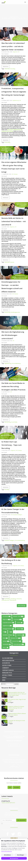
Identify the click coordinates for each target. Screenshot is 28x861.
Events (4, 677)
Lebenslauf (7, 68)
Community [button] (17, 619)
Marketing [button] (20, 635)
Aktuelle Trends (7, 675)
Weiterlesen (5, 66)
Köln (10, 787)
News (3, 680)
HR (18, 51)
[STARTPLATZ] (4, 2)
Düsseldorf (16, 787)
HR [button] (4, 632)
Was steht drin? (14, 817)
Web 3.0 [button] (5, 647)
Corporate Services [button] (8, 622)
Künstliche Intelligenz (17, 514)
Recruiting (12, 68)
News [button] (5, 638)
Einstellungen (20, 855)
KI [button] (10, 632)
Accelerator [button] (6, 616)
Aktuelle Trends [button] (18, 616)
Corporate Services (8, 670)
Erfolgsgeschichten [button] (8, 628)
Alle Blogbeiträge (7, 658)
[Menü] (25, 2)
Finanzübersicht (5, 600)
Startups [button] (6, 641)
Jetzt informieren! (14, 745)
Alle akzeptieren (14, 858)
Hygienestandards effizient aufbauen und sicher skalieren (17, 714)
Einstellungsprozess (15, 312)
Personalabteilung (16, 363)
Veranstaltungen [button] (18, 644)
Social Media (14, 422)
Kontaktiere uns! (14, 766)
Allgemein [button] (6, 619)
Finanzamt (19, 598)
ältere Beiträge (21, 605)
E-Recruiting (7, 142)
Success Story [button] (16, 641)
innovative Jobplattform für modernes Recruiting (11, 130)
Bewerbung (7, 312)
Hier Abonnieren (21, 820)
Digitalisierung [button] (7, 625)
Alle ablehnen (7, 855)
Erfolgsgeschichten (8, 660)
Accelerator (6, 663)
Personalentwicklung (20, 540)
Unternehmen (13, 600)
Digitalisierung (16, 100)
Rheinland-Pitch (7, 672)
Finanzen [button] (19, 628)
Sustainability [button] (6, 644)
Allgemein (15, 51)
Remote (12, 262)
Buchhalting (7, 598)
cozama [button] (19, 622)
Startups (16, 174)
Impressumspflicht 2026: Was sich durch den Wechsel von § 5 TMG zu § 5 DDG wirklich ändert (17, 694)
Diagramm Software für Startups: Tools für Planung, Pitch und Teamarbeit (16, 708)
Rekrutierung (7, 422)
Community (5, 668)
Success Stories (6, 665)
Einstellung (13, 598)
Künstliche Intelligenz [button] (8, 635)
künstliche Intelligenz (9, 540)
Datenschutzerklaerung (6, 851)
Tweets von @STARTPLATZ (8, 802)
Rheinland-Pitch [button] (15, 638)
